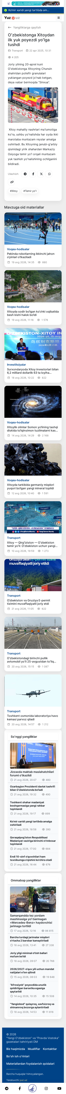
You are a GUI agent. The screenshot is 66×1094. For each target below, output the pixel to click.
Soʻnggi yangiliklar (24, 736)
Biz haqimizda (15, 1049)
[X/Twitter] (40, 174)
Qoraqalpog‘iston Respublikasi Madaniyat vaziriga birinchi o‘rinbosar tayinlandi (33, 840)
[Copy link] (11, 182)
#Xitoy (14, 190)
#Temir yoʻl (29, 190)
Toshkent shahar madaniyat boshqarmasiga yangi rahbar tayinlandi (27, 805)
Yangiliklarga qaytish (27, 27)
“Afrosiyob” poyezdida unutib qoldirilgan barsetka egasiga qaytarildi (28, 988)
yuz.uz (23, 1080)
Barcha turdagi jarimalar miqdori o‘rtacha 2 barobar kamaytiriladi (29, 939)
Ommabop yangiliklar (26, 880)
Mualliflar (34, 1049)
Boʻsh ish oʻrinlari (17, 1056)
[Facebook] (32, 174)
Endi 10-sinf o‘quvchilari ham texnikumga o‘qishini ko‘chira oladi (31, 858)
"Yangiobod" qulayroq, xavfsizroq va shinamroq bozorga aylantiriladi (32, 1005)
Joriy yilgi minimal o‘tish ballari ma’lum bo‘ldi (28, 955)
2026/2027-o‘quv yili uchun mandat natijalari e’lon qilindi (32, 971)
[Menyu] (59, 18)
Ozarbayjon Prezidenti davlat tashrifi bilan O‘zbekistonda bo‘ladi (32, 788)
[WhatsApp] (48, 174)
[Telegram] (24, 174)
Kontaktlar (50, 1049)
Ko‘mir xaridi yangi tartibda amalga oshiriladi (31, 823)
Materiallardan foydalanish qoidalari (30, 1063)
